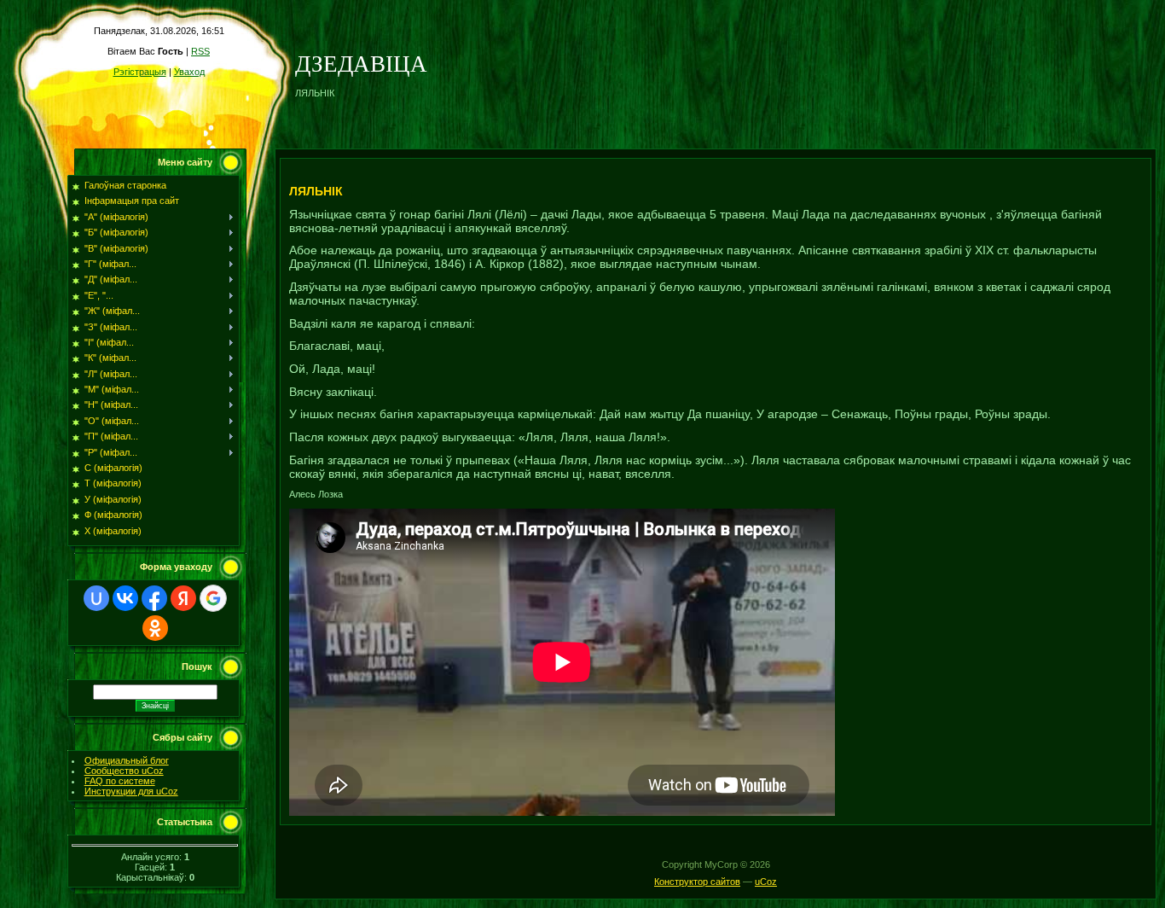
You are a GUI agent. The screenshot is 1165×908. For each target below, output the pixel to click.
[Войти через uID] (96, 598)
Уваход (189, 72)
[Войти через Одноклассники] (155, 628)
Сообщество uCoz (124, 770)
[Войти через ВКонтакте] (125, 598)
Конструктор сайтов (697, 881)
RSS (200, 51)
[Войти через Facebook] (154, 598)
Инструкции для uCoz (131, 791)
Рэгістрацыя (139, 72)
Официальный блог (126, 760)
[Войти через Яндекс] (183, 598)
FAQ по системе (119, 781)
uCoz (766, 881)
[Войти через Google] (213, 598)
